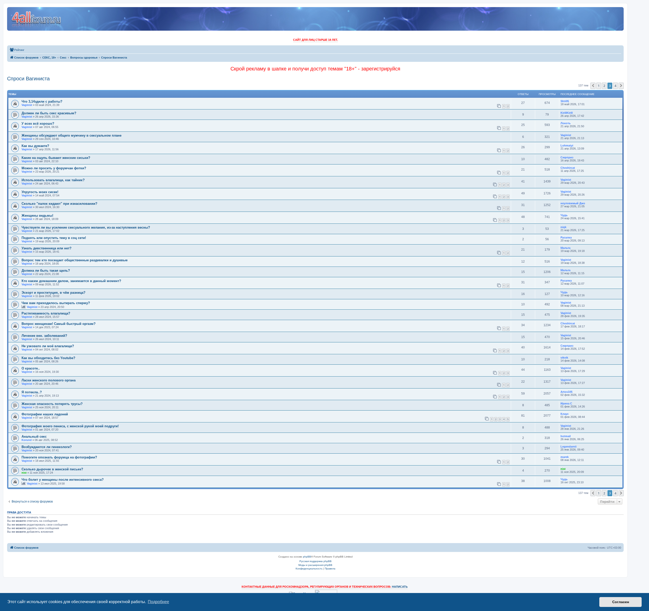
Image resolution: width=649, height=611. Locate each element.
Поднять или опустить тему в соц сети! (54, 238)
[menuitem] (17, 50)
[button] (593, 86)
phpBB (307, 556)
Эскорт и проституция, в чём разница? (53, 292)
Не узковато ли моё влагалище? (48, 346)
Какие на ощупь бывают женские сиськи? (56, 158)
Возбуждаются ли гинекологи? (47, 447)
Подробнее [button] (158, 602)
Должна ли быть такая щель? (46, 270)
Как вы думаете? (35, 146)
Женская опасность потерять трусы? (52, 404)
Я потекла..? (32, 392)
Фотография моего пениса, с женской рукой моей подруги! (70, 426)
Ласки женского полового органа (49, 380)
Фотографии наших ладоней (45, 414)
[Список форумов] (36, 18)
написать (400, 586)
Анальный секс (34, 436)
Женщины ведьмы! (37, 215)
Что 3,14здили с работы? (42, 101)
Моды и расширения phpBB (315, 565)
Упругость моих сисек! (40, 192)
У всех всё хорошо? (38, 123)
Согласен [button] (620, 602)
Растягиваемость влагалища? (46, 313)
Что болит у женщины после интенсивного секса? (63, 480)
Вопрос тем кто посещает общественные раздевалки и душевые (75, 260)
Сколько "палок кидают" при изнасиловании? (59, 204)
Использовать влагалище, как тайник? (53, 180)
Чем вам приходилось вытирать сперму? (56, 303)
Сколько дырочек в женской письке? (52, 469)
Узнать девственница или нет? (46, 248)
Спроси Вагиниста (28, 78)
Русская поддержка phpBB (315, 561)
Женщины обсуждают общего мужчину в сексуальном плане (71, 135)
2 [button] (604, 85)
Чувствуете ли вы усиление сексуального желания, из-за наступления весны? (86, 227)
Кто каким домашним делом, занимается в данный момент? (71, 281)
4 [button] (615, 85)
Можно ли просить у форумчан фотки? (54, 168)
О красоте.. (31, 368)
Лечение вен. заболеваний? (44, 336)
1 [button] (599, 85)
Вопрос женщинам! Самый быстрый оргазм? (59, 324)
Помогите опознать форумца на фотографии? (59, 457)
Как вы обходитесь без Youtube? (48, 358)
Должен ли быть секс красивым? (49, 113)
